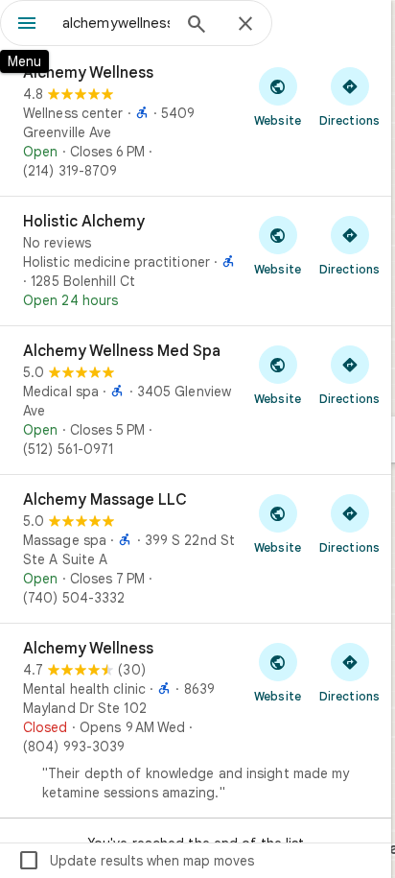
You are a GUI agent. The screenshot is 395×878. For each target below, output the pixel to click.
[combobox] (116, 23)
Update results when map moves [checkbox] (135, 860)
